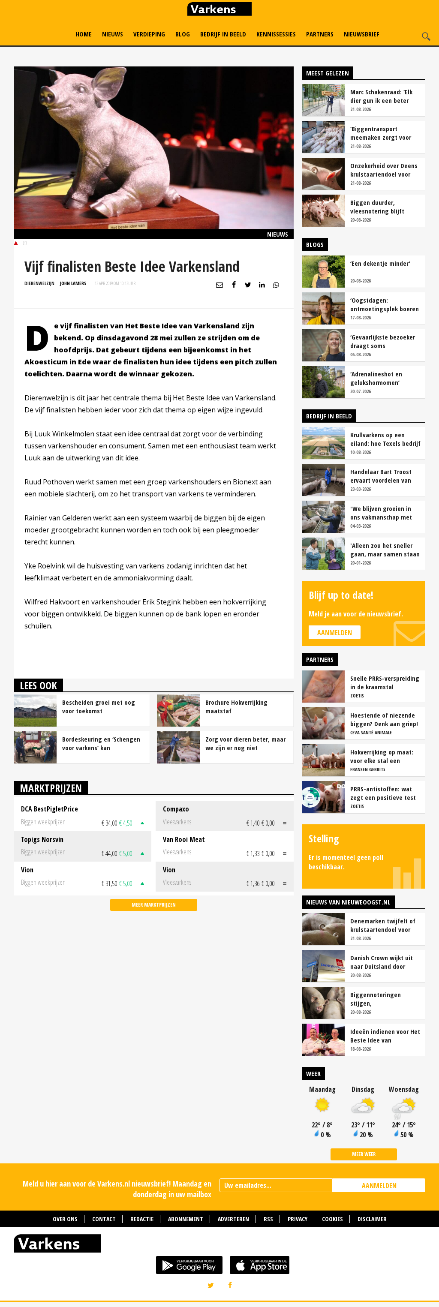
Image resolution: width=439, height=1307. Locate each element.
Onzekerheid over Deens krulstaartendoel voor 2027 (384, 169)
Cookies (332, 1219)
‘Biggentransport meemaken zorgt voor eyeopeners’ (380, 132)
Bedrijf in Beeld (223, 34)
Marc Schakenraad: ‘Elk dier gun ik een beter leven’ (381, 96)
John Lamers (73, 283)
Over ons (65, 1219)
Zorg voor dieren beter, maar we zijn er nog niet (245, 743)
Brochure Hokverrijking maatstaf (236, 706)
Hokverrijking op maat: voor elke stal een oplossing (381, 756)
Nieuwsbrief (361, 34)
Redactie (141, 1219)
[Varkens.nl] (219, 1245)
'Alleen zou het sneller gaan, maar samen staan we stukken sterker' (385, 549)
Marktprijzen (51, 788)
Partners (320, 34)
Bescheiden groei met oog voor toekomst (98, 706)
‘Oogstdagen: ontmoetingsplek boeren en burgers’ (384, 304)
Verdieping (149, 34)
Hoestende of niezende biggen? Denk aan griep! (384, 719)
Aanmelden (334, 632)
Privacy (297, 1219)
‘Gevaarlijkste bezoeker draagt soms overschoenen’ (382, 341)
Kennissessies (276, 34)
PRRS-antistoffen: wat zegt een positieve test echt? (383, 793)
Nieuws (112, 34)
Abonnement (185, 1219)
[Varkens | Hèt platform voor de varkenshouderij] (219, 10)
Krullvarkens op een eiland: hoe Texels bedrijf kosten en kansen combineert (385, 439)
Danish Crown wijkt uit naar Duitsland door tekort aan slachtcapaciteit (381, 961)
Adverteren (233, 1219)
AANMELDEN (379, 1185)
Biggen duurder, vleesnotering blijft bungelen (377, 206)
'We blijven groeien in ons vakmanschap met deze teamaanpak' (381, 512)
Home (83, 34)
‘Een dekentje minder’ (380, 263)
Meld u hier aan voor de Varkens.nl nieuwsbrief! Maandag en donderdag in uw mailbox (117, 1188)
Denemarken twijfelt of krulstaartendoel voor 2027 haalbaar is (382, 925)
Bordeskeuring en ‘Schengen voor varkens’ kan (101, 743)
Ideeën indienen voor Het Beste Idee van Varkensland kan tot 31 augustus (385, 1035)
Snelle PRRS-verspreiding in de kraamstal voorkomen (384, 682)
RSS (268, 1219)
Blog (182, 34)
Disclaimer (372, 1219)
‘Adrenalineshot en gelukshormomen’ (376, 378)
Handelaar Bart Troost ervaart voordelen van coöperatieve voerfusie (382, 475)
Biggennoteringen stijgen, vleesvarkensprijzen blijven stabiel (377, 998)
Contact (104, 1219)
